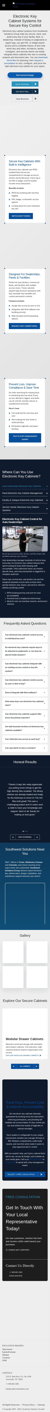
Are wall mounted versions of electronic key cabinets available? (25, 728)
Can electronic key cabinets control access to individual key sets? (25, 637)
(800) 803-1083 (35, 1159)
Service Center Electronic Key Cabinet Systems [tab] (20, 508)
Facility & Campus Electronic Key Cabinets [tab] (22, 500)
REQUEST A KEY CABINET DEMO (24, 326)
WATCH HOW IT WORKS (21, 216)
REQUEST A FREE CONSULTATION (21, 1174)
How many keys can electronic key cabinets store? (25, 703)
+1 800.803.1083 (15, 1272)
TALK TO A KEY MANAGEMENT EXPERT (25, 437)
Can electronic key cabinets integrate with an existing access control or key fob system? (25, 667)
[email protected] (15, 1276)
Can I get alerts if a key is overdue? (25, 748)
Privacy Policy (28, 1405)
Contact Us (11, 1162)
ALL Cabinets (25, 1066)
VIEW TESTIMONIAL (25, 837)
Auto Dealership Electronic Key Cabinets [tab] (21, 486)
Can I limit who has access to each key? (25, 739)
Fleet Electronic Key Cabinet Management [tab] (22, 493)
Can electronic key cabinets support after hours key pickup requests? (25, 716)
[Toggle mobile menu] (3, 5)
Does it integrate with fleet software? (25, 693)
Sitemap (41, 1405)
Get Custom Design (25, 75)
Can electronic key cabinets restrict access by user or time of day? (25, 682)
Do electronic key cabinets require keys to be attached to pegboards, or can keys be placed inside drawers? (25, 651)
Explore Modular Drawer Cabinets (22, 1055)
